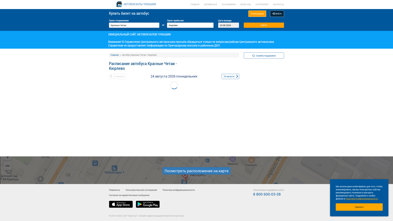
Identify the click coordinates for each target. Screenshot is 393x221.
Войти (278, 13)
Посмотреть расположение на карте (197, 170)
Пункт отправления (119, 20)
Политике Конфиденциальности (361, 198)
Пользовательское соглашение (141, 189)
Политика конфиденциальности (179, 189)
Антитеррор (262, 4)
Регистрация (257, 13)
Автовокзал (210, 4)
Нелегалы (245, 4)
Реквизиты (114, 189)
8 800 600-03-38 (267, 194)
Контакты (278, 4)
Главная (194, 4)
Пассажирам (229, 4)
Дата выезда (225, 20)
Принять (359, 206)
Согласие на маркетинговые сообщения (129, 195)
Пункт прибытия (175, 20)
